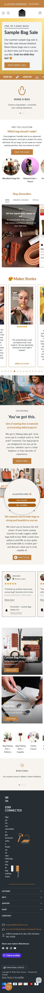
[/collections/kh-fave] (22, 699)
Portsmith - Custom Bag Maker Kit (20, 608)
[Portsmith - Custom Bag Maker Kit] (6, 610)
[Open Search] (8, 12)
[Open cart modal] (40, 12)
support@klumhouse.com (17, 924)
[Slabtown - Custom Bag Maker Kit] (42, 610)
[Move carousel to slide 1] (20, 113)
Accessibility (19, 977)
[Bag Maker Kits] (6, 262)
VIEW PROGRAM (33, 4)
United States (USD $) (15, 967)
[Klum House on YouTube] (14, 948)
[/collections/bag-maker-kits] (22, 651)
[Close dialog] (37, 480)
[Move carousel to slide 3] (23, 113)
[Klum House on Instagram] (11, 948)
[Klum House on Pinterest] (7, 948)
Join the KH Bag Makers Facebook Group (23, 929)
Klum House (21, 972)
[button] (2, 371)
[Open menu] (3, 12)
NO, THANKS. (22, 505)
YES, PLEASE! (22, 500)
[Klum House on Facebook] (3, 948)
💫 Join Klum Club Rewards (15, 4)
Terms (4, 977)
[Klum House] (22, 13)
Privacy (10, 977)
